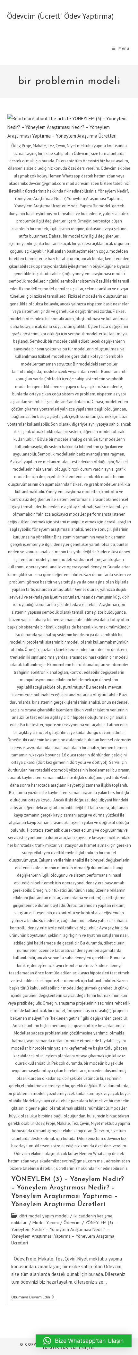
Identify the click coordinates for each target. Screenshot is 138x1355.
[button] (84, 1340)
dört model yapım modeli (44, 1216)
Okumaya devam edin (32, 1297)
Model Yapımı (45, 1222)
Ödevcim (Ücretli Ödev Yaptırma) (60, 16)
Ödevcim (72, 1222)
